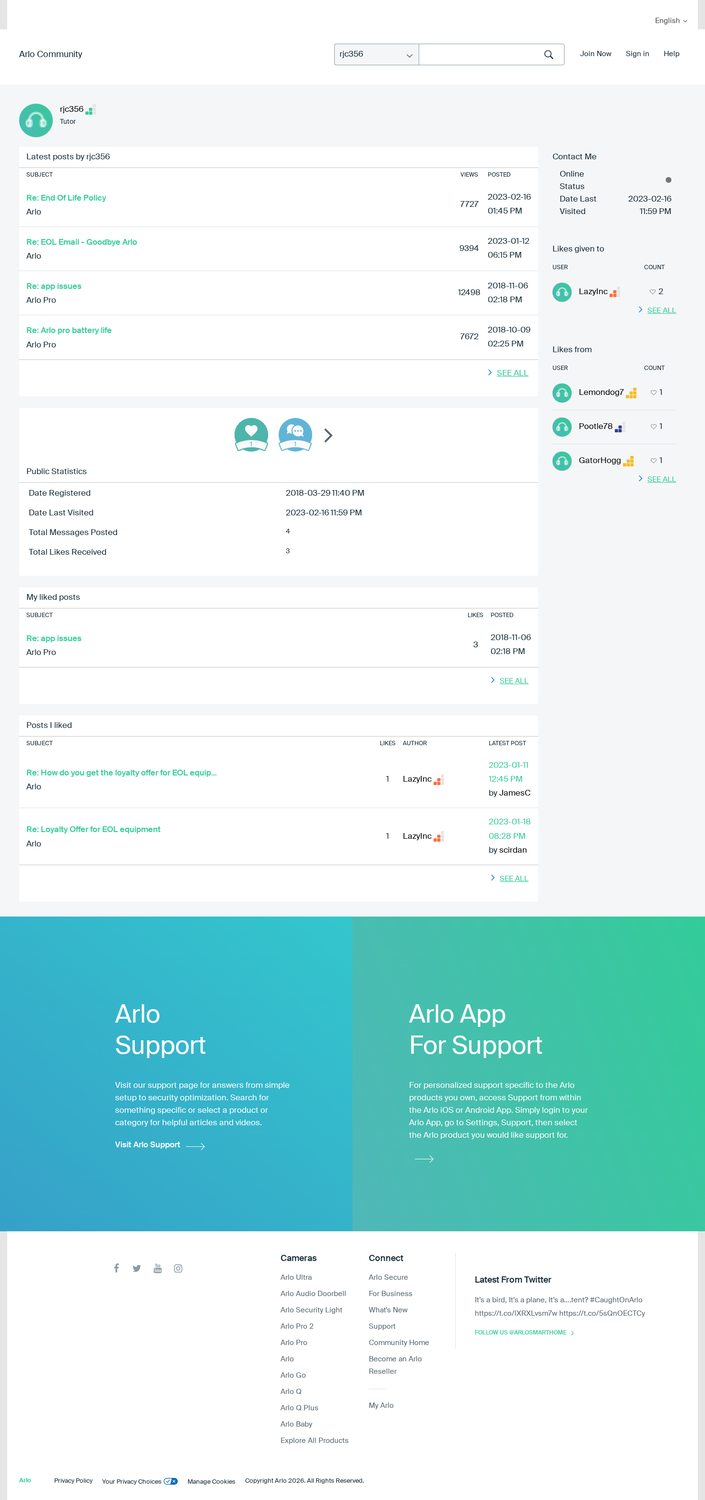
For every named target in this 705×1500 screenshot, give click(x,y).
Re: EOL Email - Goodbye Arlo (81, 242)
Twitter (137, 1268)
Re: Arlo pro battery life (69, 331)
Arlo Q (291, 1391)
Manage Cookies (211, 1482)
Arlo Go (293, 1375)
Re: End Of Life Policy (66, 198)
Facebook (116, 1268)
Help (672, 54)
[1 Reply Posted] (295, 434)
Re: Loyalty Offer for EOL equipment (93, 830)
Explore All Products (315, 1440)
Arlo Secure (388, 1277)
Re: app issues (54, 287)
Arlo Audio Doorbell (313, 1294)
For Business (390, 1294)
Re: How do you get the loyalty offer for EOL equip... (121, 773)
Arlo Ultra (296, 1277)
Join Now (595, 54)
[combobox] (491, 54)
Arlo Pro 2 (297, 1326)
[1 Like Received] (251, 434)
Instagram (178, 1268)
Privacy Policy (73, 1481)
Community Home (399, 1342)
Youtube (158, 1268)
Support (382, 1326)
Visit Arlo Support (147, 1145)
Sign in (637, 54)
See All (513, 373)
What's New (388, 1310)
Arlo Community (50, 54)
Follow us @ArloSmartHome (520, 1333)
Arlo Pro (41, 301)
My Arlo (21, 6)
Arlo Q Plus (299, 1408)
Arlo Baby (296, 1424)
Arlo (33, 212)
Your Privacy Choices (132, 1482)
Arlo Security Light (311, 1310)
